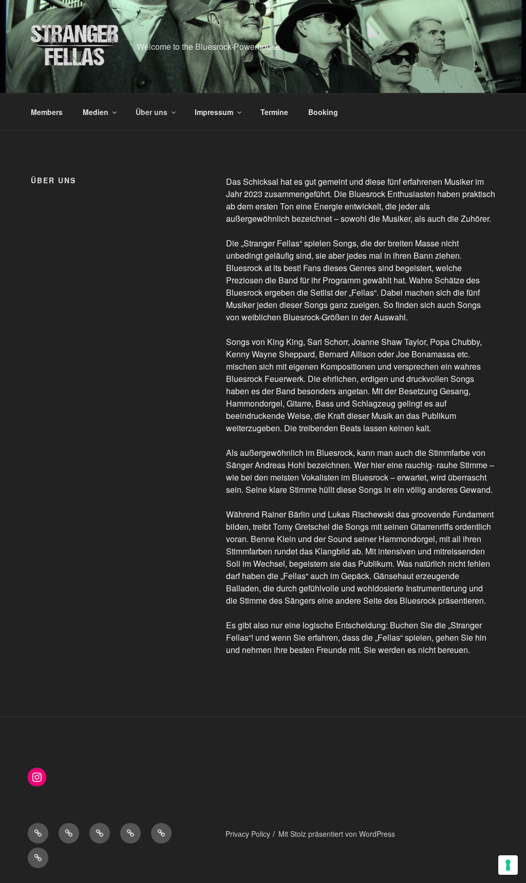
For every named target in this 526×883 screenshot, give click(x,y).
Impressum (214, 112)
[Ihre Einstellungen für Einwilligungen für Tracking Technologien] (508, 865)
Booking (323, 112)
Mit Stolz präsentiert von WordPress (336, 834)
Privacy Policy (248, 834)
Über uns (151, 112)
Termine (274, 112)
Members (47, 112)
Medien (95, 112)
